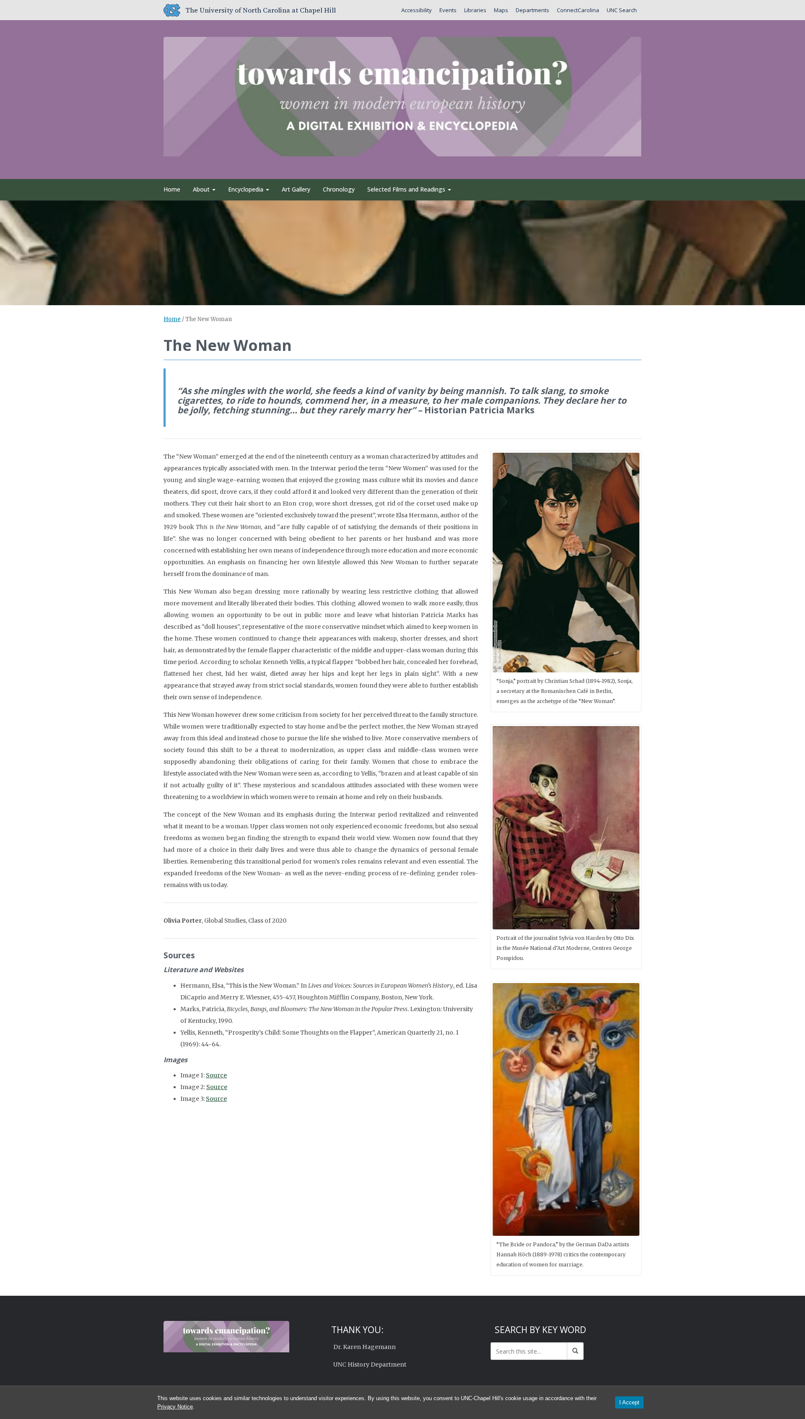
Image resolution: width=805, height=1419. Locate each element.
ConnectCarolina (578, 10)
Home (172, 189)
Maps (501, 10)
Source (216, 1075)
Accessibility (416, 10)
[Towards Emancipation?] (402, 95)
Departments (532, 10)
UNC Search (622, 10)
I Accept (629, 1402)
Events (448, 10)
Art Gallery (296, 189)
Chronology (339, 189)
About (202, 189)
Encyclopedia (246, 189)
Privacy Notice (175, 1406)
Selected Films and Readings (407, 189)
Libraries (475, 10)
